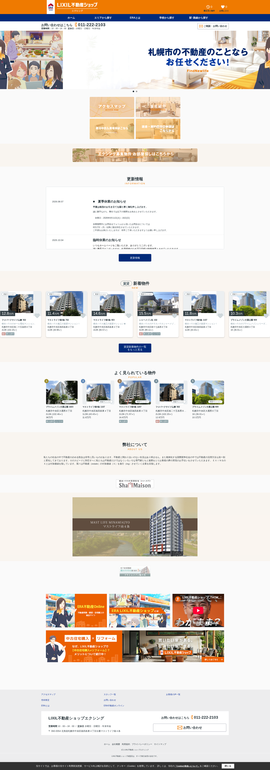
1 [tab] (133, 91)
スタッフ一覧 (110, 694)
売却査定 (45, 700)
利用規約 (126, 744)
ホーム (71, 17)
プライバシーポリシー (142, 744)
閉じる (228, 766)
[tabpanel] (135, 60)
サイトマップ (160, 744)
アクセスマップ (48, 694)
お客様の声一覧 (173, 694)
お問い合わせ (110, 700)
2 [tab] (136, 91)
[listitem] (66, 314)
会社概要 (116, 744)
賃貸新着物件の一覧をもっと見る (135, 348)
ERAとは (135, 17)
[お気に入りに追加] (37, 315)
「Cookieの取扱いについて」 (187, 766)
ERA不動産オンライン (114, 705)
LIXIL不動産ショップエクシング (76, 718)
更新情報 (135, 258)
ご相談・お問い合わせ (215, 26)
